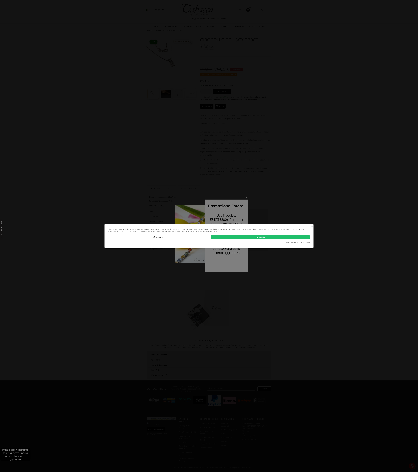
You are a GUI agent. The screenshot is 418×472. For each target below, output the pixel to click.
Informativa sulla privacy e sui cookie (297, 242)
